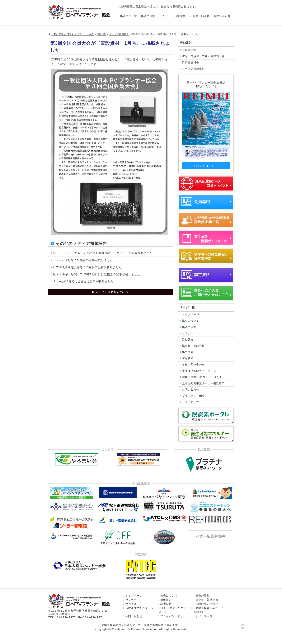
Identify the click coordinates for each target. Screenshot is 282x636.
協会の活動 (148, 16)
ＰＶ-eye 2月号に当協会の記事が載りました (83, 260)
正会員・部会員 (199, 16)
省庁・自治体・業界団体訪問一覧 (203, 56)
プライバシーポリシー (196, 395)
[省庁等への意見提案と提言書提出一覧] (206, 256)
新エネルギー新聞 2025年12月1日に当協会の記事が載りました (96, 274)
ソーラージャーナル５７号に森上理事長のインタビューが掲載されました (103, 253)
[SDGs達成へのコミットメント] (206, 183)
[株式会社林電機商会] (71, 507)
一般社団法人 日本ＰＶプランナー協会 (72, 34)
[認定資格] (206, 274)
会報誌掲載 (189, 50)
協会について (128, 16)
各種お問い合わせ (193, 364)
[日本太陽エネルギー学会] (79, 565)
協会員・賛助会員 (193, 345)
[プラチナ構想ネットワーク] (204, 464)
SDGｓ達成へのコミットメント (202, 377)
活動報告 (180, 16)
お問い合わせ (222, 16)
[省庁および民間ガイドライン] (206, 238)
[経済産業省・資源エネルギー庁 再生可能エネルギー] (206, 433)
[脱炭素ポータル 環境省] (206, 415)
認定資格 (187, 358)
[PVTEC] (141, 569)
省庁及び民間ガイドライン (199, 371)
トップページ (190, 314)
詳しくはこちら (207, 165)
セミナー (165, 16)
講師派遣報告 (190, 62)
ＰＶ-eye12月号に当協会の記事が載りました (83, 281)
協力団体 (187, 352)
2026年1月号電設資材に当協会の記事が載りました (87, 267)
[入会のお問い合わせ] (206, 292)
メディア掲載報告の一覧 (112, 292)
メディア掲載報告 (119, 34)
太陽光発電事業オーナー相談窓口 (203, 383)
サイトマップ (190, 402)
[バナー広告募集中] (118, 507)
